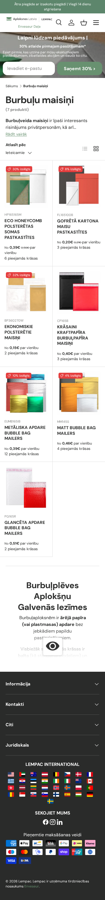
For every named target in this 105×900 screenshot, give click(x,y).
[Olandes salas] (67, 787)
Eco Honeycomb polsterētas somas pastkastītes (23, 229)
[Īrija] (56, 780)
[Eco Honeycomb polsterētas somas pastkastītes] (26, 186)
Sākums (12, 86)
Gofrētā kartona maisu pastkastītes (78, 226)
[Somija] (56, 794)
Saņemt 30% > (79, 69)
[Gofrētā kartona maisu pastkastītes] (79, 186)
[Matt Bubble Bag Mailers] (79, 393)
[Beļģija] (56, 774)
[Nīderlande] (45, 787)
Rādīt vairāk (16, 134)
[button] (84, 22)
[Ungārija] (78, 794)
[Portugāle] (90, 787)
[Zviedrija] (50, 801)
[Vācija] (90, 794)
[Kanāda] (90, 780)
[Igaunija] (33, 780)
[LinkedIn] (59, 822)
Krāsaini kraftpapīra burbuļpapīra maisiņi (72, 335)
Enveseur (31, 886)
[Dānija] (78, 774)
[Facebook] (45, 822)
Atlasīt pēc (16, 144)
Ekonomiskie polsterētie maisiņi (18, 332)
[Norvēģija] (56, 787)
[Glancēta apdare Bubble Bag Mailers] (26, 488)
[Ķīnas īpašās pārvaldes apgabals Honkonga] (11, 787)
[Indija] (45, 780)
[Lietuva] (33, 787)
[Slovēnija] (45, 794)
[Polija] (78, 787)
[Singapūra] (22, 794)
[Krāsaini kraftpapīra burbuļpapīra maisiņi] (79, 292)
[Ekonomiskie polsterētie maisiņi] (26, 292)
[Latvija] (22, 787)
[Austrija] (45, 774)
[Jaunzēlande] (78, 780)
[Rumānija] (11, 794)
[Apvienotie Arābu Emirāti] (22, 774)
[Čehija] (67, 774)
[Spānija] (67, 794)
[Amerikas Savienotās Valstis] (11, 774)
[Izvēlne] (96, 22)
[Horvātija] (22, 780)
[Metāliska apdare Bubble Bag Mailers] (26, 393)
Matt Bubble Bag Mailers (76, 430)
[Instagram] (52, 822)
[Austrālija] (33, 774)
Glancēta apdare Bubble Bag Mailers (24, 528)
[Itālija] (67, 780)
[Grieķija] (11, 780)
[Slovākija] (33, 794)
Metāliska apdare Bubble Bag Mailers (25, 433)
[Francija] (90, 774)
